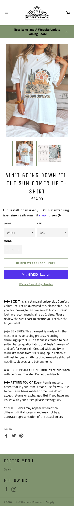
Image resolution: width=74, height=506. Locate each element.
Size (39, 223)
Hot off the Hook (22, 502)
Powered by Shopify (43, 502)
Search (8, 469)
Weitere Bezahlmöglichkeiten (36, 284)
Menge (8, 241)
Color (7, 223)
